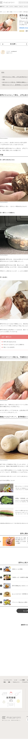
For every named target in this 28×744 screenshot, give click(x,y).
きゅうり (21, 6)
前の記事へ (13, 44)
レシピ (15, 680)
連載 (9, 682)
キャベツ (26, 6)
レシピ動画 (22, 680)
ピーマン (11, 6)
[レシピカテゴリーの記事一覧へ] (21, 31)
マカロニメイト (16, 682)
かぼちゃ (16, 6)
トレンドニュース (8, 680)
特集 (5, 682)
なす (7, 6)
